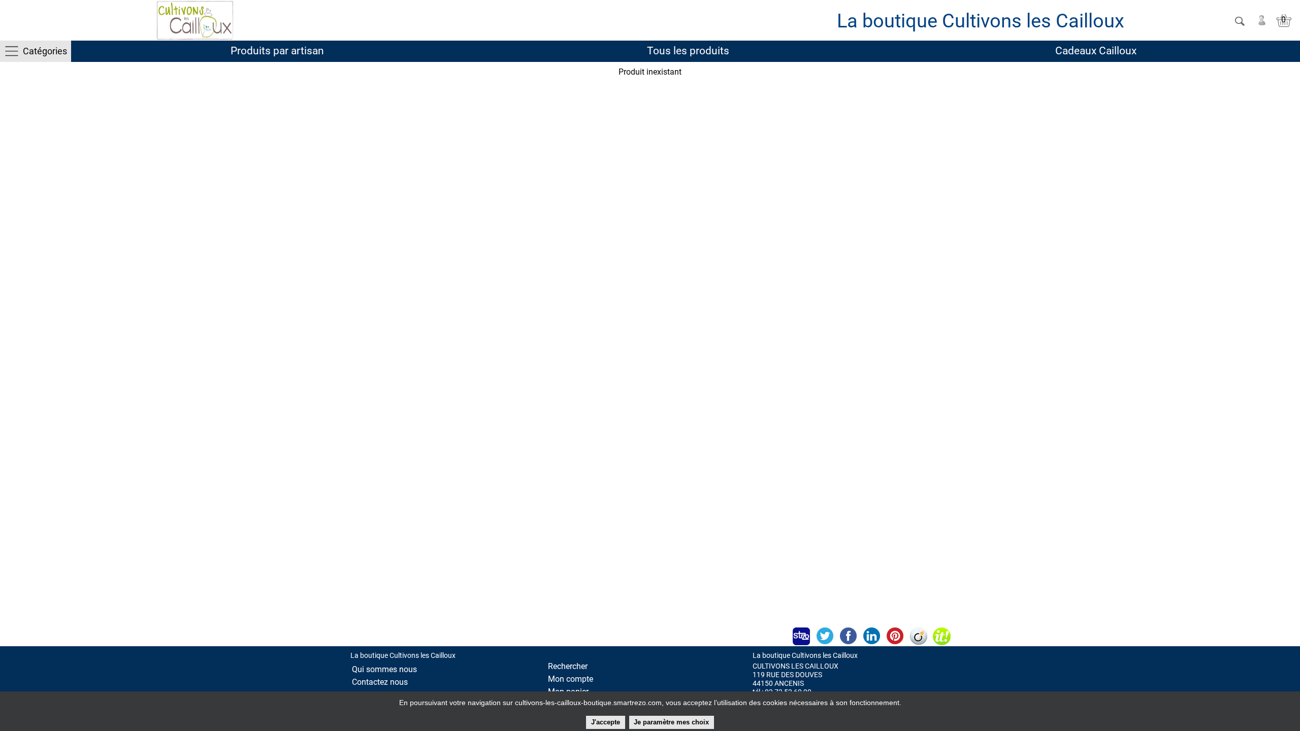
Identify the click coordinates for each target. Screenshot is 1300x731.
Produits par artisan (277, 51)
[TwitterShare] (825, 636)
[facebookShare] (848, 636)
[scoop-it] (941, 636)
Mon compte (570, 679)
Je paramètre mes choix (671, 722)
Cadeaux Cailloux (1095, 51)
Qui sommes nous (384, 669)
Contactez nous (380, 682)
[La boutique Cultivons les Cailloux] (195, 20)
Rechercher (568, 666)
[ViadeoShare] (918, 636)
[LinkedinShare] (871, 636)
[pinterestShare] (895, 636)
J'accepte (605, 722)
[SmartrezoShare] (801, 636)
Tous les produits (688, 51)
